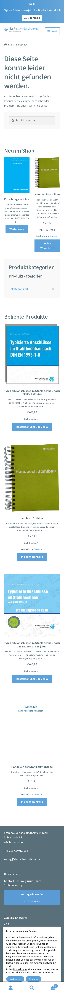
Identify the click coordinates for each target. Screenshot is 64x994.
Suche (32, 988)
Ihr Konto (10, 988)
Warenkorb (49, 984)
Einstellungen (20, 969)
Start (11, 44)
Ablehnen (33, 979)
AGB (6, 924)
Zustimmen (15, 979)
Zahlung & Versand (15, 917)
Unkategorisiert (18, 289)
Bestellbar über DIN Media (32, 427)
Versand (54, 236)
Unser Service (12, 874)
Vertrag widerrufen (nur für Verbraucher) (30, 897)
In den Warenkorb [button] (47, 246)
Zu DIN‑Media (32, 17)
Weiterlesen (16, 229)
